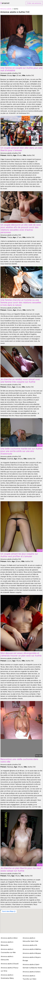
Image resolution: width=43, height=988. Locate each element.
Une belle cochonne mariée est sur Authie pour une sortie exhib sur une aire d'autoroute (21, 451)
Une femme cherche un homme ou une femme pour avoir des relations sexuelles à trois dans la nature (20, 302)
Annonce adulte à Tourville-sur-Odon (29, 977)
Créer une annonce (34, 3)
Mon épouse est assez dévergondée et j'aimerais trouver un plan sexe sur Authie (21, 654)
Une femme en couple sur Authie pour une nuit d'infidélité (21, 69)
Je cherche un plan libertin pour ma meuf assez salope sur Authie (20, 869)
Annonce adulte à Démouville (7, 958)
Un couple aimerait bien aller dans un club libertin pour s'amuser (21, 149)
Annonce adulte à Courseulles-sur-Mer (8, 950)
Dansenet (4, 3)
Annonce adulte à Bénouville (7, 943)
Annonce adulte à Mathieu (32, 949)
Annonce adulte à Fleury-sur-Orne (10, 969)
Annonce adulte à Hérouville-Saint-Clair (30, 939)
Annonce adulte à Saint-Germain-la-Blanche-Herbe (32, 966)
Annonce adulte (6, 9)
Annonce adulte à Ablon (9, 938)
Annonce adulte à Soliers (31, 972)
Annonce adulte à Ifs (30, 945)
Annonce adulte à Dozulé (9, 964)
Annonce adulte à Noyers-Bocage (32, 958)
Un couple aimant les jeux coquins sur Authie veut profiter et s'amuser (19, 555)
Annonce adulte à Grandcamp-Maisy (7, 976)
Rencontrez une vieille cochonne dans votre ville (19, 760)
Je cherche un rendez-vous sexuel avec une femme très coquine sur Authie (20, 380)
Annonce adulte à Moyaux (32, 953)
